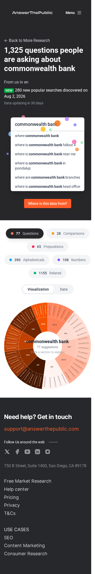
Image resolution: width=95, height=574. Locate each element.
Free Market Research (27, 481)
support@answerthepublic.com (41, 428)
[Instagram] (48, 452)
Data (64, 289)
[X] (7, 452)
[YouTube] (27, 452)
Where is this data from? (47, 203)
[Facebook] (17, 452)
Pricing (11, 497)
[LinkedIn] (37, 452)
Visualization (38, 289)
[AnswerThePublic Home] (32, 13)
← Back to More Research (27, 40)
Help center (16, 489)
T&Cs (9, 513)
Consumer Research (25, 553)
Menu (70, 13)
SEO (8, 537)
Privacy (12, 505)
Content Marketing (24, 545)
